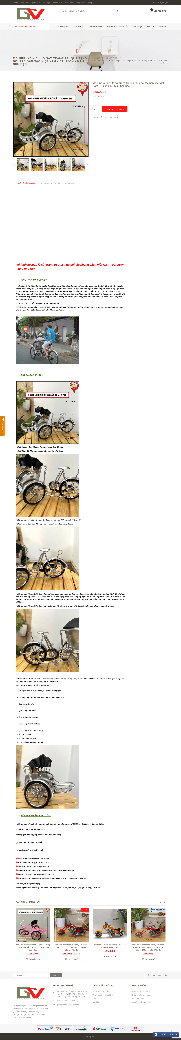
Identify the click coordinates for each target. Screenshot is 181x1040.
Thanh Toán (57, 2)
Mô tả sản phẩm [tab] (26, 183)
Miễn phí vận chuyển (117, 26)
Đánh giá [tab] (69, 183)
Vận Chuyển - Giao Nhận (40, 2)
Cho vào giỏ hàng (115, 109)
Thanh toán (96, 26)
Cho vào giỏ (34, 959)
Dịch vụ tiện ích (139, 998)
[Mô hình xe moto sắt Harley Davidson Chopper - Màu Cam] (110, 924)
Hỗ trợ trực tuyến (161, 2)
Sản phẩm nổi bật (111, 58)
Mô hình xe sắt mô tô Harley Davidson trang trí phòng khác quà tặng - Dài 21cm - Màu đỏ (71, 947)
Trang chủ (63, 26)
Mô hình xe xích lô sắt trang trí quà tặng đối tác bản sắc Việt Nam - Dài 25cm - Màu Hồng (33, 947)
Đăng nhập (80, 2)
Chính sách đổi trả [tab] (50, 183)
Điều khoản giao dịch (141, 995)
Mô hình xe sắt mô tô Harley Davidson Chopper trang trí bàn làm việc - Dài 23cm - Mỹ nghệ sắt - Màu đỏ (148, 947)
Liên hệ (162, 26)
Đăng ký (91, 2)
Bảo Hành (69, 2)
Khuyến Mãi (79, 26)
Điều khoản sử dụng (141, 991)
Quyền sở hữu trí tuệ (141, 1002)
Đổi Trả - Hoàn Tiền (20, 2)
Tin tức (150, 26)
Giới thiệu (137, 26)
